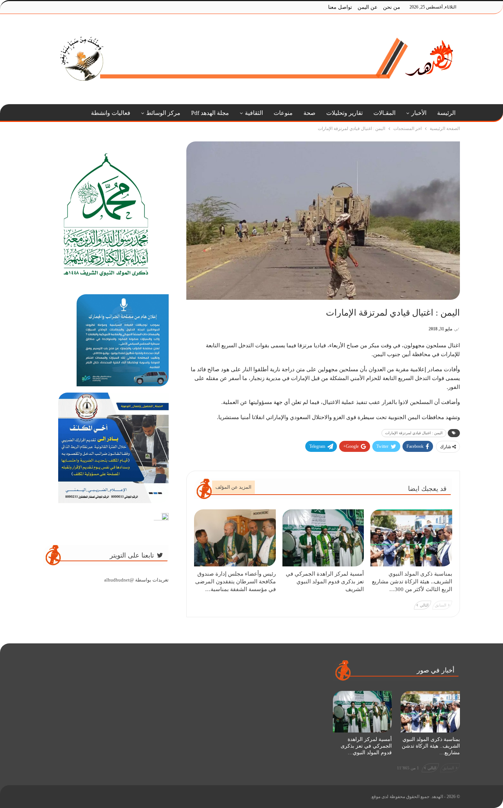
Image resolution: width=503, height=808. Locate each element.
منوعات (283, 113)
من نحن (391, 7)
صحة (309, 113)
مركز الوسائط (163, 113)
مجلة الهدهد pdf (210, 113)
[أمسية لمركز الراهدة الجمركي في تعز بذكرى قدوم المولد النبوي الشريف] (323, 537)
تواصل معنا (340, 7)
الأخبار (418, 113)
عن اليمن (367, 7)
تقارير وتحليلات (344, 113)
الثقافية (254, 113)
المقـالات (384, 113)
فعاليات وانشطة (110, 113)
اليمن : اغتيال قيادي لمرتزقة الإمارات (414, 433)
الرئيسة (446, 113)
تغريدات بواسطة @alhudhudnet (136, 580)
